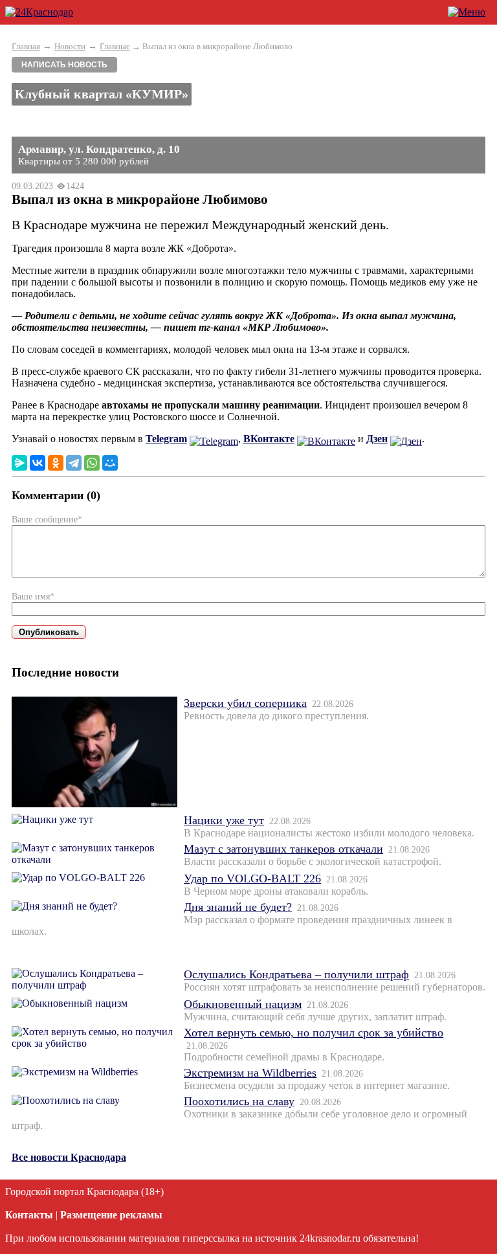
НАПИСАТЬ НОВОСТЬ (64, 64)
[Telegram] (74, 463)
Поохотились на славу (239, 1101)
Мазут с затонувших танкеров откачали (283, 848)
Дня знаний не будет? (238, 907)
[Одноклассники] (55, 463)
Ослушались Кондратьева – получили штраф (296, 974)
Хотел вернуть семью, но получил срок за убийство (313, 1032)
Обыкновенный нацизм (243, 1004)
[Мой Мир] (110, 463)
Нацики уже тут (224, 820)
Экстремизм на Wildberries (250, 1072)
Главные (115, 46)
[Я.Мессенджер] (19, 463)
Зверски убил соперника (245, 703)
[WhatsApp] (92, 463)
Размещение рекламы (111, 1214)
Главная (26, 46)
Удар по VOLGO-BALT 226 (252, 878)
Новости (69, 46)
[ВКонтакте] (37, 463)
